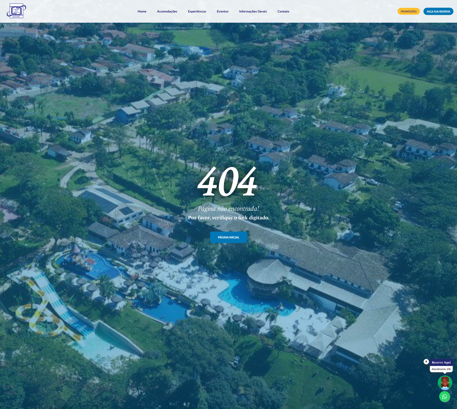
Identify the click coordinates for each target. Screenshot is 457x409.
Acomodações (167, 11)
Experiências (197, 11)
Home (142, 11)
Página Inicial (228, 237)
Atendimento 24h (441, 369)
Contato (283, 11)
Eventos (222, 11)
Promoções (409, 11)
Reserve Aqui (441, 362)
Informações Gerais (253, 11)
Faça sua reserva (438, 11)
